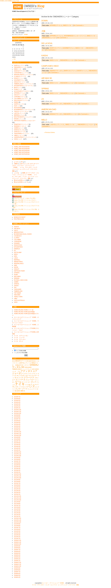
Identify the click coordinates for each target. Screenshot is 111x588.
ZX (42, 99)
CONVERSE (17, 241)
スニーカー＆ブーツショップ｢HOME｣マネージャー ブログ (25, 329)
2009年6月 (17, 551)
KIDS (15, 256)
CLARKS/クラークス (20, 76)
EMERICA (17, 249)
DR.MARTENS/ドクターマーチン (23, 85)
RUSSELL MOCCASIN (20, 280)
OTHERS (16, 273)
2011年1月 (17, 516)
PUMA (16, 274)
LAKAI (16, 258)
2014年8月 (17, 439)
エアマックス (27, 373)
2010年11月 (17, 520)
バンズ (31, 386)
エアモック (34, 373)
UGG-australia (19, 300)
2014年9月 (17, 437)
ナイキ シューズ (19, 337)
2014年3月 (17, 446)
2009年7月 (17, 549)
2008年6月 (17, 573)
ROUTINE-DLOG (19, 219)
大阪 (43, 31)
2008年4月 (17, 577)
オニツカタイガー (23, 375)
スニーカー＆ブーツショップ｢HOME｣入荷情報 (25, 333)
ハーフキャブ (22, 387)
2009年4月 (17, 555)
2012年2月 (17, 492)
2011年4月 (17, 511)
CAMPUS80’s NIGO (50, 66)
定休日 (18, 390)
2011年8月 (17, 503)
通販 (77, 585)
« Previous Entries (49, 132)
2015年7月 (17, 419)
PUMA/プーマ (18, 89)
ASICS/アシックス (19, 95)
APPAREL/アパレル (56, 25)
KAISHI (44, 55)
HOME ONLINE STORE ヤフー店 (23, 310)
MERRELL (17, 260)
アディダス (27, 371)
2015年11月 (17, 411)
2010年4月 (17, 533)
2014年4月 (17, 444)
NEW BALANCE (19, 263)
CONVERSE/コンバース (21, 73)
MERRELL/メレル (19, 115)
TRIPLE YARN (18, 296)
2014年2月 (17, 448)
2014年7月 (17, 441)
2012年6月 (17, 485)
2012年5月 (17, 487)
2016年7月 (17, 397)
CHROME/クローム (19, 96)
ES (15, 250)
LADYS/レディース (57, 124)
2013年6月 (17, 463)
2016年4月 (17, 402)
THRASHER (17, 289)
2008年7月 (17, 572)
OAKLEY (16, 269)
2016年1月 (17, 408)
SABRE (16, 282)
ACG (13, 361)
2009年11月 (17, 542)
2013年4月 (17, 467)
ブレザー (18, 389)
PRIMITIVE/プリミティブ (21, 124)
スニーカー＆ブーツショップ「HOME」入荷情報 (25, 325)
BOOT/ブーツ (18, 87)
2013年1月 (17, 472)
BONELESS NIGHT (19, 217)
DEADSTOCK (18, 245)
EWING (16, 102)
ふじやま (17, 173)
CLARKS (16, 238)
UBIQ (15, 298)
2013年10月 (17, 455)
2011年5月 (17, 509)
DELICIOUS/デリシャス (21, 100)
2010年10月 (17, 522)
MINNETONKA (18, 261)
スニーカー (30, 380)
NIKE (15, 265)
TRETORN (17, 295)
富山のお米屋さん (19, 180)
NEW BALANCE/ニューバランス (23, 74)
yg (27, 182)
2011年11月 (17, 498)
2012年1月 (17, 494)
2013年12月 (17, 452)
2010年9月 (17, 524)
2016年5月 (17, 400)
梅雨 (22, 391)
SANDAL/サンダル (19, 130)
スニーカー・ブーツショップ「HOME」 (53, 583)
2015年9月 (17, 415)
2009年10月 (17, 544)
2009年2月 (17, 559)
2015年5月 (17, 422)
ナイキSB (27, 384)
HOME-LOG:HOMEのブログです (9, 1)
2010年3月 (17, 535)
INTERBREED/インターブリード (75, 36)
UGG (33, 369)
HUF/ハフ (17, 106)
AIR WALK (17, 228)
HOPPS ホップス (19, 104)
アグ (19, 371)
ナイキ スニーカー (20, 339)
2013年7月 (17, 461)
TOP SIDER (17, 293)
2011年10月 (17, 500)
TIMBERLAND (18, 291)
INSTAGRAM (18, 108)
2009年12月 (17, 540)
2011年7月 (17, 505)
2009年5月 (17, 553)
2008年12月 (17, 562)
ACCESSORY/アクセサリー (22, 91)
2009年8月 (17, 548)
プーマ (24, 389)
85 (22, 162)
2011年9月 (17, 502)
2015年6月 (17, 421)
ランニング (30, 389)
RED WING (17, 276)
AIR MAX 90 (46, 78)
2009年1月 (17, 560)
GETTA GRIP (17, 252)
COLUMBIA (17, 239)
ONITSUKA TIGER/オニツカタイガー (25, 120)
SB (22, 367)
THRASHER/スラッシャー (22, 133)
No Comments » (79, 25)
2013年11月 (17, 454)
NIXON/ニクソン (19, 119)
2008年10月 (17, 566)
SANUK (16, 285)
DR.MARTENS (18, 247)
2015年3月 (17, 426)
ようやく (16, 162)
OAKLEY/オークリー (20, 82)
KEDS (16, 254)
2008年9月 (17, 568)
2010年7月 (17, 527)
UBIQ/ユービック (19, 135)
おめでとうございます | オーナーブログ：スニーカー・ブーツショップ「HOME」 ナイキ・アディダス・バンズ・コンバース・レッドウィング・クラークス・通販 (25, 167)
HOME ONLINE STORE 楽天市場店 (24, 312)
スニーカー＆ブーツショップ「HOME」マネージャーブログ (25, 322)
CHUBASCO (17, 236)
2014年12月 (17, 432)
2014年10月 (17, 435)
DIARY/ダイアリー (56, 48)
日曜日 (16, 163)
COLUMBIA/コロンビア (21, 98)
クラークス (29, 377)
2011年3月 (17, 513)
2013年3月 (17, 468)
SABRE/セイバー (19, 128)
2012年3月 (17, 490)
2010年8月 (17, 525)
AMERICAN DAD (48, 109)
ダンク (33, 382)
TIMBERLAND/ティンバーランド (23, 84)
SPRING (45, 88)
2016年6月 (17, 398)
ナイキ (20, 384)
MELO (44, 120)
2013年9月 (17, 457)
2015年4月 (17, 424)
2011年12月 (17, 496)
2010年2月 (17, 537)
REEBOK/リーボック (21, 126)
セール (18, 382)
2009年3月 (17, 557)
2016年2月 (17, 406)
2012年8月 (17, 481)
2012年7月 (17, 483)
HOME (26, 34)
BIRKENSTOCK (18, 232)
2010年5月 (17, 531)
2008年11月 (17, 564)
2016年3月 (17, 404)
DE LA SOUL (47, 43)
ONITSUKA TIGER (19, 271)
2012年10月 (17, 478)
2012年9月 (17, 479)
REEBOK (16, 278)
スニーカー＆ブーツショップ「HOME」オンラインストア (25, 318)
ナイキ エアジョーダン (21, 335)
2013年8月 (17, 459)
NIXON (16, 267)
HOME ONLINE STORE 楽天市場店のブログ (25, 314)
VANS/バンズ (18, 139)
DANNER (17, 243)
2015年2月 (17, 428)
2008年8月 (17, 570)
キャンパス (19, 377)
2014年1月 (17, 450)
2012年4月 (17, 489)
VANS (15, 302)
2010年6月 (17, 529)
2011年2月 (17, 514)
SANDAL (16, 284)
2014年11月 (17, 433)
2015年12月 (17, 409)
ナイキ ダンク (18, 341)
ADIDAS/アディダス (56, 70)
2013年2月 (17, 470)
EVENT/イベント (82, 70)
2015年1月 (17, 430)
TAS (15, 287)
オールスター (33, 375)
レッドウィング (62, 585)
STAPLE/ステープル (20, 131)
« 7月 (14, 59)
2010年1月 (17, 538)
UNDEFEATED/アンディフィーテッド (25, 137)
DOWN (44, 20)
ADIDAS (16, 226)
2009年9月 (17, 546)
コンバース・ (54, 585)
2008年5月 (17, 575)
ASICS (16, 230)
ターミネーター (26, 382)
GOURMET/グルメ (68, 48)
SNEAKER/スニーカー (49, 37)
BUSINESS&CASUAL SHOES (23, 234)
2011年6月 (17, 507)
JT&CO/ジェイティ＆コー (21, 111)
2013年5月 (17, 465)
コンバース (20, 379)
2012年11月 (17, 476)
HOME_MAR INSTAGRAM (21, 147)
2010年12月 (17, 518)
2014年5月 (17, 443)
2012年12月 (17, 474)
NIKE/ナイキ (68, 25)
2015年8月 (17, 417)
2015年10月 (17, 413)
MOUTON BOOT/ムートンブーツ (23, 117)
